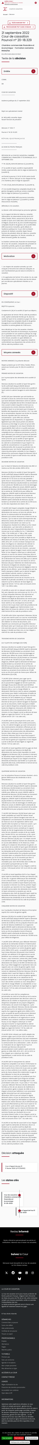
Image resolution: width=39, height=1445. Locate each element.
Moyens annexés (12, 352)
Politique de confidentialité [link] (20, 1442)
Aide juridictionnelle (8, 1328)
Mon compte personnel (9, 1366)
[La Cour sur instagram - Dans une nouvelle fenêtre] (33, 1272)
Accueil (5, 14)
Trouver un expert (7, 1334)
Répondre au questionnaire (11, 4)
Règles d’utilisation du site (10, 1384)
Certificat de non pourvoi (9, 1331)
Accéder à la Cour (9, 1373)
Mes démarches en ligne (9, 1368)
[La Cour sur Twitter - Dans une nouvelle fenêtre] (6, 1272)
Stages (4, 1347)
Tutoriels (6, 1354)
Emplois (4, 1341)
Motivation (9, 256)
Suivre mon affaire (7, 1325)
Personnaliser (32, 1438)
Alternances (5, 1344)
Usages (5, 1381)
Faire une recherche (8, 1360)
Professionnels (8, 1338)
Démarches (6, 1319)
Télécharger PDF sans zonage (18, 27)
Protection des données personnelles (13, 1387)
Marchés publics (7, 1350)
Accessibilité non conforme (10, 1390)
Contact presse (8, 1377)
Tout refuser (19, 1438)
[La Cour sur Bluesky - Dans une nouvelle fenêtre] (19, 1279)
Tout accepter (7, 1438)
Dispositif (8, 293)
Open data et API (7, 1393)
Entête (7, 71)
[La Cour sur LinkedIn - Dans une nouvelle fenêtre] (26, 1272)
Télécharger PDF (19, 23)
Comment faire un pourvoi (10, 1322)
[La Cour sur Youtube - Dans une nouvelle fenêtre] (20, 1272)
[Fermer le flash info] (36, 2)
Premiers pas (6, 1357)
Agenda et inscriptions (9, 1363)
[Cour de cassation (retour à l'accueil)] (20, 9)
